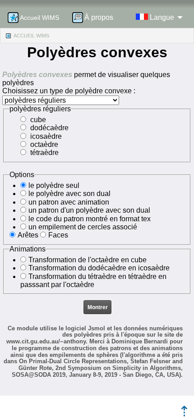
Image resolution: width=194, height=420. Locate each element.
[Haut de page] (184, 414)
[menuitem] (95, 17)
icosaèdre (46, 136)
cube (38, 119)
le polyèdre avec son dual (69, 193)
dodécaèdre (49, 128)
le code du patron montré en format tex (89, 219)
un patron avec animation (68, 202)
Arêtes (28, 235)
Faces (58, 235)
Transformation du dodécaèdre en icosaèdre (99, 268)
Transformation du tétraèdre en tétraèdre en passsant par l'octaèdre (93, 280)
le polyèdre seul (53, 185)
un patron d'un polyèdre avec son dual (89, 210)
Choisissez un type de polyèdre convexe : (68, 91)
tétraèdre (44, 152)
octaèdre (44, 144)
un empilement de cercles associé (82, 227)
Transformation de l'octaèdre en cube (87, 260)
